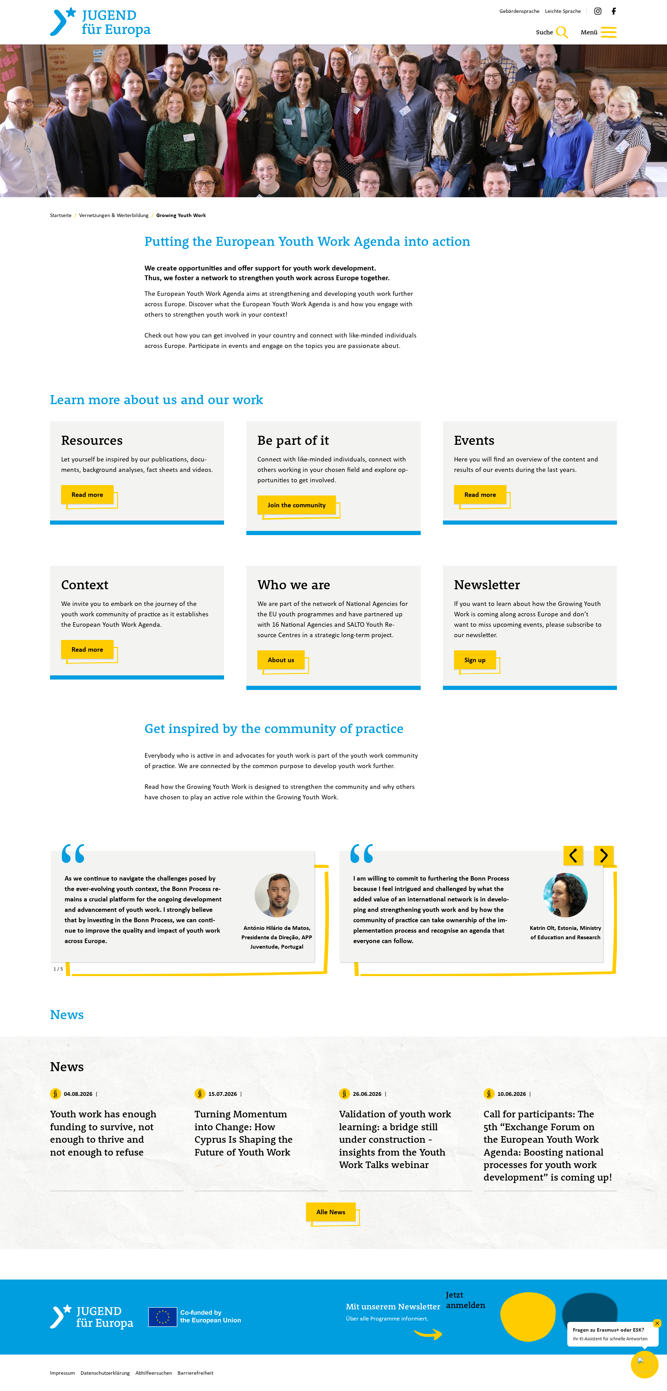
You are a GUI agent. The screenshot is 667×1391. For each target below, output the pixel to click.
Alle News (330, 1212)
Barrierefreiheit (195, 1372)
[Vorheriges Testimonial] (573, 855)
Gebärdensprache (520, 11)
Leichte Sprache (563, 11)
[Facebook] (614, 11)
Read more (87, 494)
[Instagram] (598, 11)
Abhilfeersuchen (153, 1372)
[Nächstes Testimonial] (604, 855)
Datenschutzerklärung (105, 1372)
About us (281, 660)
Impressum (62, 1372)
